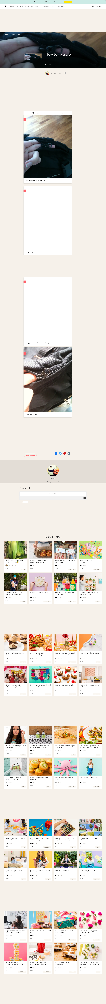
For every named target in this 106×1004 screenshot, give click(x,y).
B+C (36, 565)
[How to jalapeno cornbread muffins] (40, 767)
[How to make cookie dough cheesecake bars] (15, 642)
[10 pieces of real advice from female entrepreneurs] (15, 920)
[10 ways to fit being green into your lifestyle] (90, 582)
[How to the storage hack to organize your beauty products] (65, 827)
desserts (23, 662)
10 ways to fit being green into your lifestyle (89, 593)
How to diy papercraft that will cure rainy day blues (39, 839)
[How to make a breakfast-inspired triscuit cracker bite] (90, 952)
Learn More (68, 1)
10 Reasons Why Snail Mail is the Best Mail (65, 561)
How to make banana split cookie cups (64, 686)
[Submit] (93, 6)
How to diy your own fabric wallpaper (89, 686)
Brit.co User (53, 73)
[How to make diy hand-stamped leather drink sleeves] (40, 952)
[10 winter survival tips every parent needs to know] (15, 582)
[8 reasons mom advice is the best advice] (40, 859)
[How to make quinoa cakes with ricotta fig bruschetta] (90, 735)
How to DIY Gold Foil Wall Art (40, 592)
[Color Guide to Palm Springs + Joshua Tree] (90, 827)
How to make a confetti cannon (88, 561)
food (24, 569)
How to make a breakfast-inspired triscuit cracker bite (89, 963)
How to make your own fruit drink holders (65, 593)
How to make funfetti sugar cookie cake (64, 746)
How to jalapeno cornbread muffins (40, 778)
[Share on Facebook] (56, 453)
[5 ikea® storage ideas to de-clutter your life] (15, 859)
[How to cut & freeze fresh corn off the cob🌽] (15, 550)
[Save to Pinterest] (64, 453)
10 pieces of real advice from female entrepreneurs (15, 931)
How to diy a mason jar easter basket (88, 871)
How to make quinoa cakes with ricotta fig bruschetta (89, 746)
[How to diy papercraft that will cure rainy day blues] (40, 827)
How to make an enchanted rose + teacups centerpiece (65, 654)
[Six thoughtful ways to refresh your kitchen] (15, 767)
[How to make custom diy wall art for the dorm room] (40, 674)
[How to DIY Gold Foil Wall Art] (40, 582)
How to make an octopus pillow (64, 778)
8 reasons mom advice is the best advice (40, 871)
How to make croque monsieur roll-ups (37, 654)
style (98, 662)
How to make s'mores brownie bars (62, 963)
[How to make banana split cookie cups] (65, 674)
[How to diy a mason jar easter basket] (90, 859)
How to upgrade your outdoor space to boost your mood (65, 872)
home (97, 601)
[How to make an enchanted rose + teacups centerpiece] (65, 642)
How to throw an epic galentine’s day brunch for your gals (15, 686)
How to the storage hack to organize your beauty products (64, 840)
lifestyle (23, 601)
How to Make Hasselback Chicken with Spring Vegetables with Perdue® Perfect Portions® (39, 563)
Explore (7, 34)
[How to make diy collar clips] (90, 642)
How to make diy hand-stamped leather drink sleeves (38, 964)
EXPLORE (20, 6)
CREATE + (37, 6)
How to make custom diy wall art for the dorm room (40, 686)
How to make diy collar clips (89, 653)
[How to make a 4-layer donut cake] (40, 920)
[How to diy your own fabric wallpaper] (90, 674)
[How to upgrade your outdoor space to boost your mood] (65, 859)
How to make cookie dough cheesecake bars (15, 654)
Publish (84, 498)
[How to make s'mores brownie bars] (65, 952)
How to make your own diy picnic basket (64, 931)
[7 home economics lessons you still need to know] (40, 735)
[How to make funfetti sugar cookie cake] (65, 735)
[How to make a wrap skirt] (90, 767)
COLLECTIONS (29, 6)
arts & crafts (71, 569)
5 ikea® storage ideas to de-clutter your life (15, 871)
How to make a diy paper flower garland (88, 931)
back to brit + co (48, 6)
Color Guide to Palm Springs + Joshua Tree (90, 839)
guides (12, 34)
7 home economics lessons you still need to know (39, 746)
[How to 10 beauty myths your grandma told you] (15, 735)
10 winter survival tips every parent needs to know (15, 593)
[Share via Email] (69, 453)
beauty (23, 754)
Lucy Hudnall (13, 565)
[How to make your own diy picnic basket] (65, 920)
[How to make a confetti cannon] (90, 550)
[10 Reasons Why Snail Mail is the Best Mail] (65, 550)
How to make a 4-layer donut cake (40, 931)
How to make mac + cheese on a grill (15, 839)
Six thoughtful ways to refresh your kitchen (13, 778)
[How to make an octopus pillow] (65, 767)
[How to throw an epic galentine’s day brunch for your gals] (15, 674)
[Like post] (65, 73)
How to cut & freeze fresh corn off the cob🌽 (14, 561)
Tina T (53, 479)
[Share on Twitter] (60, 453)
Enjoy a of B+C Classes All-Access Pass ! (48, 2)
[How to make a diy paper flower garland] (90, 920)
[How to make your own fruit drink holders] (65, 582)
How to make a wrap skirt (89, 778)
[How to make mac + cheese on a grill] (15, 827)
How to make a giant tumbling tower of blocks (14, 963)
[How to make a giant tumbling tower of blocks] (15, 952)
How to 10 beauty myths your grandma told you (16, 746)
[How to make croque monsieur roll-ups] (40, 642)
